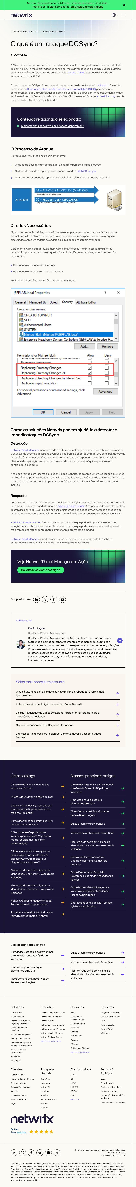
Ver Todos (75, 1099)
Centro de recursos (19, 31)
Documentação (78, 1023)
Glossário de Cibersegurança (78, 1018)
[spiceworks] (57, 1152)
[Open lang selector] (115, 15)
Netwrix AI (45, 1087)
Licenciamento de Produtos (113, 1102)
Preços (44, 1103)
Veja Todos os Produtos (51, 1041)
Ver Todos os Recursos (80, 1052)
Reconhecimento (48, 1099)
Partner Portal (107, 1029)
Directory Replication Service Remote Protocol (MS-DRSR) (61, 89)
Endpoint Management (21, 1034)
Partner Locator (108, 1025)
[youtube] (39, 1152)
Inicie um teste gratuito (89, 6)
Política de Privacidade (111, 1087)
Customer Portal (18, 1075)
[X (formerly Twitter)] (45, 599)
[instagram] (48, 1152)
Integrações (16, 1060)
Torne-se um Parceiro (110, 1017)
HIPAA (73, 1083)
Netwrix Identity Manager (52, 1033)
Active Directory (105, 96)
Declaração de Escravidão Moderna (112, 1096)
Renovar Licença (18, 1083)
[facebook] (53, 599)
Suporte (14, 1091)
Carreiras (45, 1091)
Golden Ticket (76, 72)
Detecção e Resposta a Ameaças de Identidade (21, 1044)
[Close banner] (124, 5)
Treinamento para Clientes (22, 1079)
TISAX (73, 1095)
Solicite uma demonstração (40, 570)
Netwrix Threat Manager (25, 450)
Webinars (75, 1044)
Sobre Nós (45, 1079)
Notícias (74, 1032)
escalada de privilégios (71, 506)
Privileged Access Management (18, 1051)
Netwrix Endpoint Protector (53, 1029)
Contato (44, 1108)
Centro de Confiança (110, 1091)
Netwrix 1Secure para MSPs (53, 1012)
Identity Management (20, 1038)
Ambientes (15, 1056)
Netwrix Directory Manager (53, 1025)
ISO (72, 1079)
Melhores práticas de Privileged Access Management (52, 125)
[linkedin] (36, 599)
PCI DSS (74, 1091)
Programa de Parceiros (111, 1012)
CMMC (74, 1075)
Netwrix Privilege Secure (51, 1037)
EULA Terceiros (107, 1083)
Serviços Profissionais (20, 1087)
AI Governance (17, 1017)
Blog (33, 31)
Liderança (45, 1083)
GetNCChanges (86, 171)
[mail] (62, 599)
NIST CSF (75, 1087)
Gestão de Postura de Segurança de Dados (20, 1022)
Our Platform (16, 1012)
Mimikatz (103, 85)
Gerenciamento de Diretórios (19, 1029)
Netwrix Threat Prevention (26, 522)
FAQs (13, 1103)
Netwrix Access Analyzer (51, 1017)
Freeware (75, 1027)
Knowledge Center (19, 1095)
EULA (103, 1079)
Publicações (76, 1036)
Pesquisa (74, 1040)
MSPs (103, 1021)
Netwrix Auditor (47, 1021)
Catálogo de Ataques (80, 1048)
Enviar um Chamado (20, 1099)
